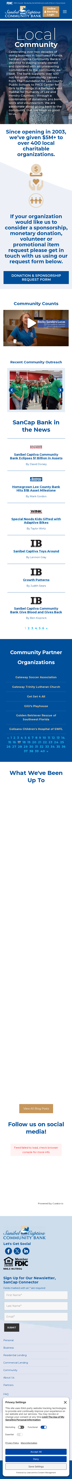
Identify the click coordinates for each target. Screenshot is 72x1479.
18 (24, 742)
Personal (8, 1340)
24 (56, 742)
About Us (8, 1377)
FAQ (6, 1394)
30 (31, 747)
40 (42, 751)
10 (44, 738)
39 (37, 751)
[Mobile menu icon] (65, 11)
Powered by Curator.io (50, 1203)
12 (53, 738)
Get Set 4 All (36, 696)
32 (42, 747)
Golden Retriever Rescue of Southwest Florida (36, 717)
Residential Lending (15, 1355)
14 (63, 738)
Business (8, 1347)
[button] (12, 390)
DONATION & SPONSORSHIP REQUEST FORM (36, 278)
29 (26, 747)
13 (58, 738)
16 (14, 742)
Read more (19, 854)
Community (10, 1370)
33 (47, 747)
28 (20, 747)
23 (50, 742)
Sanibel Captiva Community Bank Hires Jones (32, 799)
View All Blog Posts (36, 1108)
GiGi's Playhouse (36, 706)
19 (28, 742)
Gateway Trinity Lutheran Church (36, 686)
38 (31, 751)
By (29, 809)
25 (62, 742)
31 (36, 747)
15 (9, 742)
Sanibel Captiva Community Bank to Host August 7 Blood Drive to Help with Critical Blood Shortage (35, 883)
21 (39, 742)
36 (63, 747)
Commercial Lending (15, 1362)
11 (49, 738)
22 (45, 742)
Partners (8, 1385)
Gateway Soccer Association (36, 677)
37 (26, 751)
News (15, 809)
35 (58, 747)
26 (9, 747)
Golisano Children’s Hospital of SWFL (36, 729)
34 (53, 747)
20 (34, 742)
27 (14, 747)
